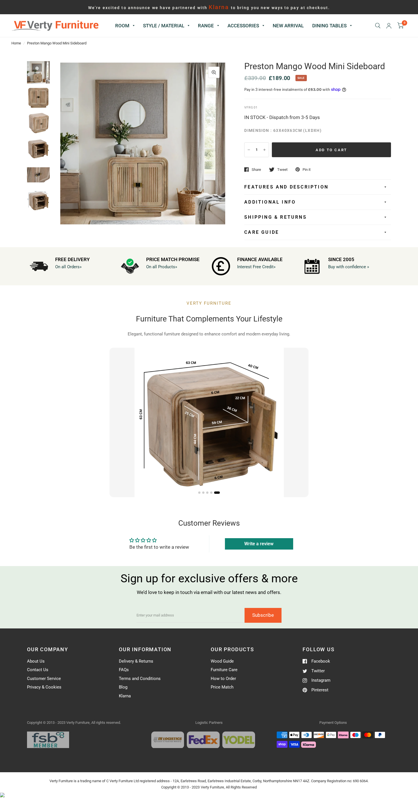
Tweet (282, 169)
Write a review (259, 543)
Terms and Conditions (140, 678)
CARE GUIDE (261, 232)
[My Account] (388, 25)
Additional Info (270, 202)
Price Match (222, 687)
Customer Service (44, 678)
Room (122, 25)
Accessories (243, 25)
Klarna (125, 695)
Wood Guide (222, 661)
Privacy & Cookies (44, 687)
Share (256, 169)
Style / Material (163, 25)
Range (206, 25)
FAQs (124, 669)
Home (16, 43)
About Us (36, 661)
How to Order (223, 678)
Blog (123, 687)
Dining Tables (329, 25)
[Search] (377, 25)
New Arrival (288, 25)
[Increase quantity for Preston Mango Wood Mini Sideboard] (264, 150)
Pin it (307, 169)
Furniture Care (224, 669)
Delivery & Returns (136, 661)
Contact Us (37, 669)
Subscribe (263, 615)
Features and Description (286, 187)
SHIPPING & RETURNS (275, 217)
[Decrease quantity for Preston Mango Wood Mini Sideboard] (249, 150)
